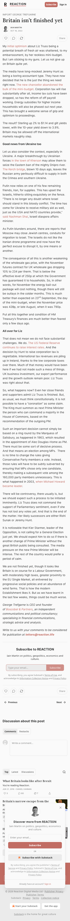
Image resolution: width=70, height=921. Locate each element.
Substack (19, 914)
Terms (35, 897)
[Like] (6, 38)
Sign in (63, 4)
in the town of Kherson (26, 160)
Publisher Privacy (54, 891)
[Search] (64, 772)
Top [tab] (6, 771)
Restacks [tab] (24, 731)
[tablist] (17, 731)
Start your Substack (26, 906)
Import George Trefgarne (19, 14)
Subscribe (51, 4)
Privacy (26, 897)
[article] (35, 787)
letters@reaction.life (40, 634)
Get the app (51, 906)
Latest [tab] (15, 771)
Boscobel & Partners (19, 609)
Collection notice (50, 897)
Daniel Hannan (24, 789)
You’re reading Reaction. (16, 785)
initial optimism (17, 46)
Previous (12, 702)
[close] (60, 807)
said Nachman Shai (15, 216)
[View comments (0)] (13, 38)
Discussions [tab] (27, 771)
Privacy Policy (26, 868)
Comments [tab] (10, 731)
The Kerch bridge (14, 169)
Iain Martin (16, 27)
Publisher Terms (35, 894)
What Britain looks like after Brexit (27, 781)
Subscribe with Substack (37, 857)
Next (59, 702)
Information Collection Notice (41, 871)
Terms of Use (51, 868)
